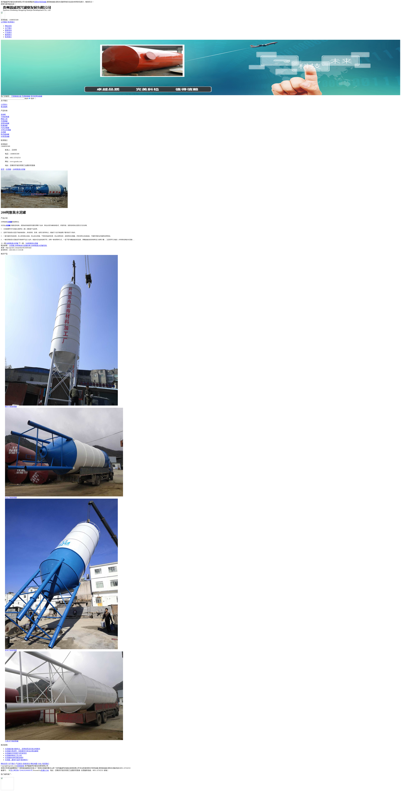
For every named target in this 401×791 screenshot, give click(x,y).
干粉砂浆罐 (5, 117)
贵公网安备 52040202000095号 (21, 770)
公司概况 (4, 22)
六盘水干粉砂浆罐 (11, 741)
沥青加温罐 (5, 123)
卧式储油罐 (5, 134)
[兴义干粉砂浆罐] (64, 496)
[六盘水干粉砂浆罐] (64, 739)
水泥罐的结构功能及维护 (14, 757)
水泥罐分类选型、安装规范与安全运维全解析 (21, 751)
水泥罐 (3, 132)
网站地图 (33, 764)
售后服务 (4, 107)
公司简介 (4, 104)
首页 (2, 169)
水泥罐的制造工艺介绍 (13, 755)
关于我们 (8, 28)
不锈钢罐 (4, 121)
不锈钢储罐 (26, 96)
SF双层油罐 (5, 136)
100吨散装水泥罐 (12, 243)
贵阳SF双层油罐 (40, 2)
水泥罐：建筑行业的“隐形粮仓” (16, 760)
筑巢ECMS (45, 770)
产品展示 (8, 32)
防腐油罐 (4, 125)
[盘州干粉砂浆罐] (61, 649)
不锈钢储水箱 (16, 96)
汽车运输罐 (5, 128)
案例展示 (8, 35)
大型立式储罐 (6, 130)
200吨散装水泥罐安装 (39, 245)
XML (40, 764)
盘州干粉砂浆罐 (11, 650)
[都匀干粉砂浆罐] (61, 405)
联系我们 (11, 22)
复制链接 (20, 766)
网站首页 (8, 26)
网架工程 (4, 119)
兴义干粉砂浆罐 (11, 497)
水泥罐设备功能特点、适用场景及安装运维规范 (22, 749)
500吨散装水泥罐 (31, 243)
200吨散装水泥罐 (19, 169)
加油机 (3, 114)
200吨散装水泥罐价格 (22, 245)
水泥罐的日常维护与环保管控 (16, 753)
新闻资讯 (8, 30)
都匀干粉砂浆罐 (11, 406)
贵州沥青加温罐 (36, 96)
